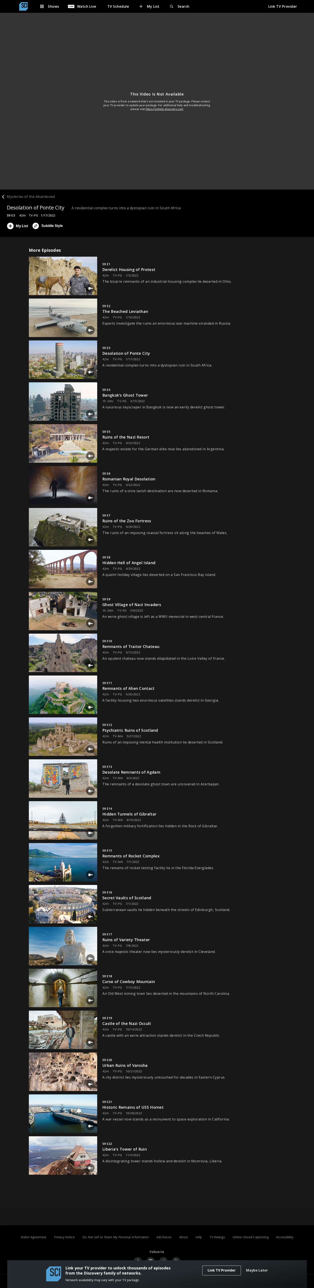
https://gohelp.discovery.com (164, 109)
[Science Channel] (25, 6)
